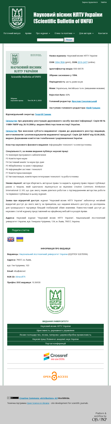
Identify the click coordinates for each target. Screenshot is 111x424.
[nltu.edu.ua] (55, 314)
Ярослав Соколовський (84, 101)
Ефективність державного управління (55, 330)
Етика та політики (64, 33)
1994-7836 (60, 62)
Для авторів (85, 33)
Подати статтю (20, 230)
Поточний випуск (12, 33)
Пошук (69, 40)
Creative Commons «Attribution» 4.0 (38, 398)
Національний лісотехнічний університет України (43, 254)
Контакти (103, 33)
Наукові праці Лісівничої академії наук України (55, 339)
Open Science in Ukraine (38, 403)
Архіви (28, 33)
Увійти (104, 2)
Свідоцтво (11, 120)
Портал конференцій (55, 343)
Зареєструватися (90, 2)
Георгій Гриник (43, 114)
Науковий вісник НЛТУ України (55, 326)
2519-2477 (83, 62)
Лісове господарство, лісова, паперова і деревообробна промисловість (55, 334)
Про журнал (42, 33)
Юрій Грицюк (93, 107)
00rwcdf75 (20, 276)
